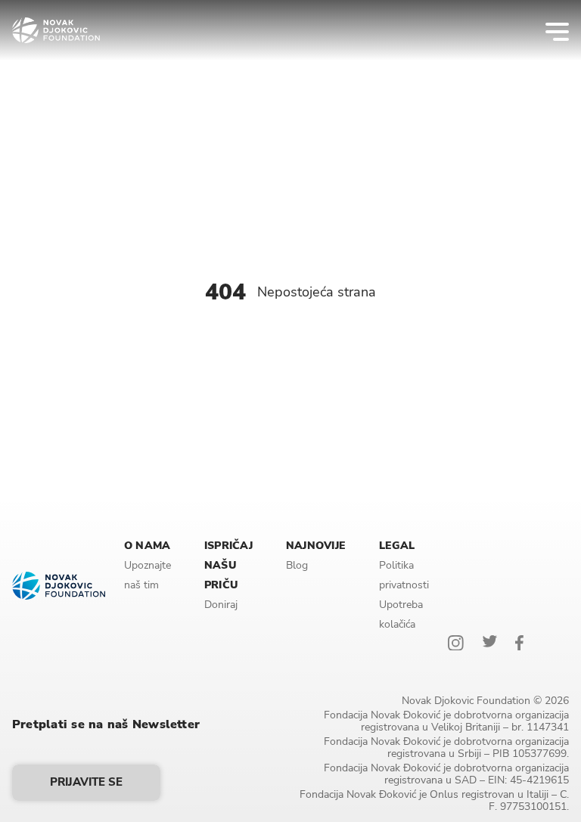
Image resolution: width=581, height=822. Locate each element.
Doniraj (221, 604)
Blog (297, 565)
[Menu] (547, 30)
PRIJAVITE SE (86, 781)
